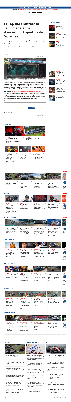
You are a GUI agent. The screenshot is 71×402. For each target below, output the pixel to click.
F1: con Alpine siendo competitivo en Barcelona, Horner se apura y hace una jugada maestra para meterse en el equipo (38, 9)
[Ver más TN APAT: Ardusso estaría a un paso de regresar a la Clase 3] (12, 269)
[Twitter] (32, 5)
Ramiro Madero (9, 53)
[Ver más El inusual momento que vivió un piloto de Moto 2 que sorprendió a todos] (54, 245)
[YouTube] (35, 5)
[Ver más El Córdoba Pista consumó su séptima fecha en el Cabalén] (54, 294)
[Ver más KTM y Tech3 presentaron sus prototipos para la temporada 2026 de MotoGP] (40, 198)
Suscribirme (32, 108)
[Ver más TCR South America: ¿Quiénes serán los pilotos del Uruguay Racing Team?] (12, 222)
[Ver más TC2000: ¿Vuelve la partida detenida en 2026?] (12, 176)
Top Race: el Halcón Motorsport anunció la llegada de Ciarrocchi (26, 91)
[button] (22, 8)
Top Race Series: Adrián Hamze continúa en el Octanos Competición (20, 50)
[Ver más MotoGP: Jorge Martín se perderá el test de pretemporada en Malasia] (26, 198)
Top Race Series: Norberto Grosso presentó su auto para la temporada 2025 (21, 49)
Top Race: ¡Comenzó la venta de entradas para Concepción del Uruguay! (21, 48)
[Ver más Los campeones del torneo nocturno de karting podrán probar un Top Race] (52, 36)
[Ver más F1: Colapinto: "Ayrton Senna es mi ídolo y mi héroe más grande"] (52, 90)
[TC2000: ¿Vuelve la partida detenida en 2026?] (15, 349)
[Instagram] (38, 5)
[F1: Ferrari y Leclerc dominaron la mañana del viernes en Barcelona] (56, 349)
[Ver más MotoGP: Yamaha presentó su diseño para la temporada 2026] (54, 198)
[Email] (41, 5)
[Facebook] (30, 5)
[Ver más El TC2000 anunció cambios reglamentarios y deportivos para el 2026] (26, 176)
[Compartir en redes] (23, 137)
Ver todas (65, 171)
